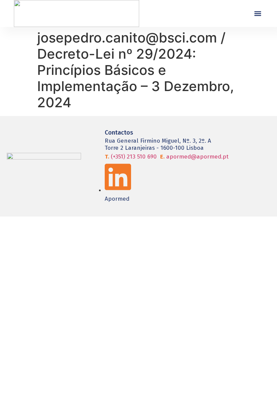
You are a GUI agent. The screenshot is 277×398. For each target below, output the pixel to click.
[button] (257, 13)
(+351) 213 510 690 (131, 156)
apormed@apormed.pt (194, 156)
